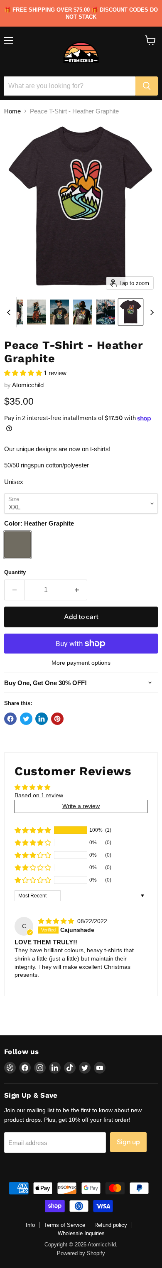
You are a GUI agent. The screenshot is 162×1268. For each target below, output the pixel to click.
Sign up (128, 1142)
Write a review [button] (81, 806)
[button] (24, 372)
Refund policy (110, 1225)
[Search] (146, 86)
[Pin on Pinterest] (57, 719)
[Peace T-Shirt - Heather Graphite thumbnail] (36, 312)
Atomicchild (28, 384)
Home (12, 111)
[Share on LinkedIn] (41, 719)
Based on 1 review (39, 795)
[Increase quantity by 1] (77, 590)
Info (30, 1225)
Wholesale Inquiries (81, 1233)
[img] (57, 921)
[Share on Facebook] (10, 719)
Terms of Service (64, 1225)
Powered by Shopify (81, 1253)
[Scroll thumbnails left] (10, 312)
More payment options (81, 662)
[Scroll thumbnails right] (150, 312)
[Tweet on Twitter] (26, 719)
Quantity (15, 572)
